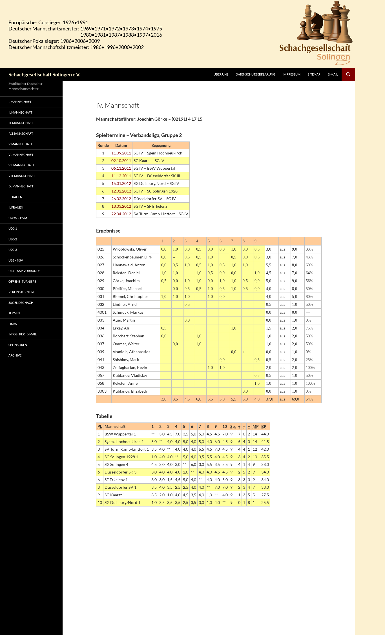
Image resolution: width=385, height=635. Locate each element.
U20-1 (12, 228)
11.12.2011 (121, 175)
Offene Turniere (22, 281)
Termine (14, 313)
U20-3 (12, 249)
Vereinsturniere (21, 292)
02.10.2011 (121, 160)
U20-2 (12, 239)
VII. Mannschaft (21, 165)
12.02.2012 (121, 191)
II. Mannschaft (20, 112)
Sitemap (314, 74)
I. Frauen (15, 197)
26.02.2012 (121, 198)
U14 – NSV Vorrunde (24, 271)
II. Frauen (15, 207)
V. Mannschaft (20, 144)
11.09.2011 (121, 153)
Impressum (291, 74)
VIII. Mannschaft (21, 176)
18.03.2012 (121, 206)
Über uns (221, 74)
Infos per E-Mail (22, 334)
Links (12, 324)
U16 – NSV (15, 260)
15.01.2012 (121, 183)
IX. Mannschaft (20, 186)
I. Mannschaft (19, 101)
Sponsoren (17, 345)
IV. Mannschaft (20, 133)
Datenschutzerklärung (255, 74)
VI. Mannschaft (20, 154)
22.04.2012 (121, 213)
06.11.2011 (121, 168)
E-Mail (333, 74)
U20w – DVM (17, 218)
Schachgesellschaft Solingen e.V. (44, 74)
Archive (14, 355)
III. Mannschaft (20, 123)
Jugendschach (20, 302)
